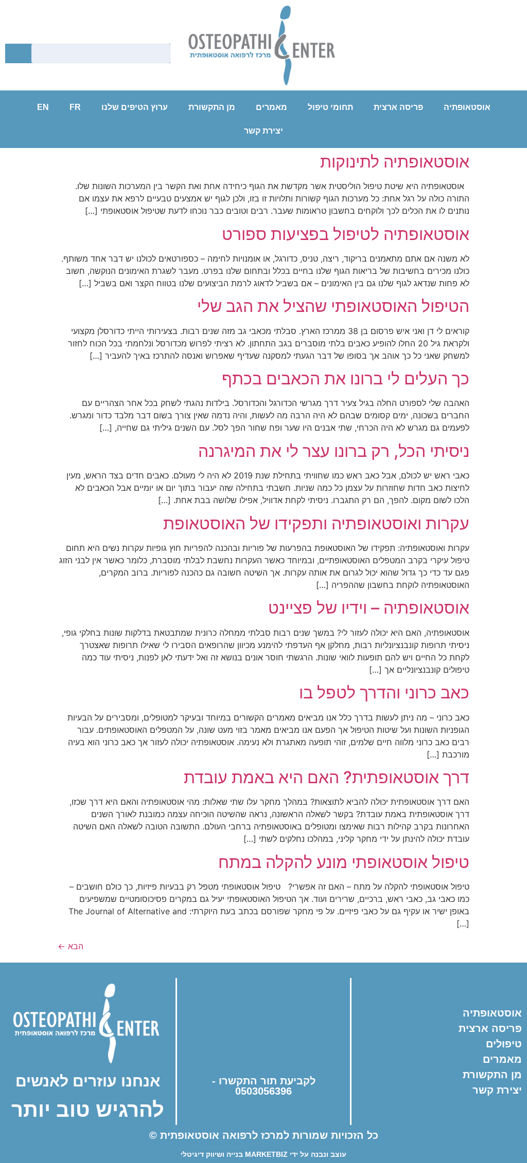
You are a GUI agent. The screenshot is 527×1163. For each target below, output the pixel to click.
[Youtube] (453, 51)
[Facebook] (397, 51)
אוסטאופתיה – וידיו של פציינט (368, 608)
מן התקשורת (211, 107)
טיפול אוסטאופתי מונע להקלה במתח (343, 862)
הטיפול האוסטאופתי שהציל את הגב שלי (333, 306)
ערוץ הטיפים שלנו (134, 107)
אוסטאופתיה (467, 107)
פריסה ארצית (398, 107)
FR (75, 107)
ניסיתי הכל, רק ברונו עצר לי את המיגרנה (333, 451)
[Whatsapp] (482, 51)
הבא (70, 946)
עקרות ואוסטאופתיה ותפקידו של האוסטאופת (316, 523)
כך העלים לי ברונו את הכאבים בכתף (345, 378)
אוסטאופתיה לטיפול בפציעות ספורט (345, 234)
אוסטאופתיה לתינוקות (394, 162)
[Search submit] (15, 54)
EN (43, 107)
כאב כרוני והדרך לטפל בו (384, 692)
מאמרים (271, 107)
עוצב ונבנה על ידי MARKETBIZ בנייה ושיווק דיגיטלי (263, 1154)
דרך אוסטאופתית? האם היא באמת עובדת (326, 777)
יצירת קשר (263, 130)
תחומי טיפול (330, 107)
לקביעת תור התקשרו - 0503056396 (263, 1086)
